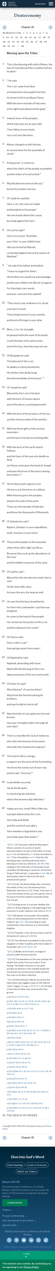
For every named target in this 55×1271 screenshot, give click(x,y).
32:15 (48, 911)
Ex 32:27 (28, 947)
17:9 (28, 1042)
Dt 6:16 (17, 1030)
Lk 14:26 (17, 1037)
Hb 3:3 (34, 1004)
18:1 (36, 1042)
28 (41, 41)
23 (18, 41)
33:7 (11, 915)
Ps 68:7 (16, 1004)
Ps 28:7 (45, 1108)
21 (8, 41)
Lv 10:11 (10, 1045)
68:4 (35, 1091)
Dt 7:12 (18, 1103)
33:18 (11, 1062)
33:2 (11, 884)
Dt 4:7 (18, 1108)
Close (26, 1254)
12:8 (9, 1074)
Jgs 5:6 (27, 1058)
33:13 (11, 1054)
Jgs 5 (26, 873)
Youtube (23, 1240)
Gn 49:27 (19, 1049)
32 (13, 46)
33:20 (11, 1067)
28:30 (45, 1030)
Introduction (12, 33)
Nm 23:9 (39, 1103)
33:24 (11, 979)
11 (12, 37)
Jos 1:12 (30, 1071)
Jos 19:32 (28, 1083)
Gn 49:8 (17, 1021)
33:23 (11, 1083)
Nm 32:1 (19, 1071)
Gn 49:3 (17, 1017)
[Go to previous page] (4, 27)
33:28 (11, 1103)
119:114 (10, 1111)
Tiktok (45, 1240)
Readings (40, 4)
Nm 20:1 (14, 1033)
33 (38, 1091)
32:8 (30, 890)
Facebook (16, 1240)
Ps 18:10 (28, 1091)
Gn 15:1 (28, 1108)
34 (22, 46)
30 (4, 46)
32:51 (29, 1030)
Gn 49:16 (19, 1078)
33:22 (11, 1078)
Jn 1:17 (25, 1008)
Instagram (38, 1240)
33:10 (11, 1042)
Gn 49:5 (21, 1026)
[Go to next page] (50, 27)
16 (35, 37)
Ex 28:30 (31, 936)
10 (7, 37)
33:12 (11, 951)
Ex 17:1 (36, 1030)
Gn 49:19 (23, 1067)
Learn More (14, 1202)
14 (26, 37)
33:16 (12, 1058)
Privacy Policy (31, 1267)
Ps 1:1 (37, 986)
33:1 (11, 844)
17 (39, 37)
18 (44, 37)
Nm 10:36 (42, 1001)
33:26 (11, 1091)
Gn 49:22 (22, 1054)
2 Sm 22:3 (37, 1108)
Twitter (9, 1240)
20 (4, 41)
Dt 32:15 (18, 1013)
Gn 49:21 (19, 1083)
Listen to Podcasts (37, 1165)
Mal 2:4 (33, 1045)
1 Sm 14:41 (27, 1033)
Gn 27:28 (30, 1103)
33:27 (11, 1099)
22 (13, 41)
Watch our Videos (27, 1171)
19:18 (31, 1001)
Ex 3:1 (18, 1058)
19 (49, 37)
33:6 (11, 1017)
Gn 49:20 (23, 1087)
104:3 (43, 1091)
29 (45, 41)
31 (8, 46)
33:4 (11, 1008)
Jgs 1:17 (20, 922)
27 (36, 41)
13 (21, 37)
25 (27, 41)
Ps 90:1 (25, 997)
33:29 (12, 1108)
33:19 (11, 959)
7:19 (31, 1008)
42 (34, 1033)
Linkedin (31, 1240)
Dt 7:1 (18, 1099)
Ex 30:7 (44, 1042)
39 (35, 1083)
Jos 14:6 (17, 997)
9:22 (24, 1030)
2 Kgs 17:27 (20, 1045)
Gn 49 (40, 870)
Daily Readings (15, 1165)
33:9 (11, 940)
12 (16, 37)
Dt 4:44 (17, 1008)
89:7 (28, 1004)
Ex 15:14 (20, 1001)
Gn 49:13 (23, 1062)
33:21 (11, 1071)
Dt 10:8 (21, 1042)
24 (22, 41)
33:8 (11, 932)
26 (31, 41)
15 (30, 37)
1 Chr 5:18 (43, 1071)
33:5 (11, 904)
